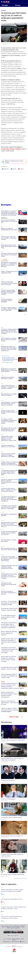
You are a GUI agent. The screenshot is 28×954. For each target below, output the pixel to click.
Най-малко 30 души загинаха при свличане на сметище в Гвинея (9, 255)
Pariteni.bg (18, 926)
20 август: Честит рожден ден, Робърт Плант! (13, 740)
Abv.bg (2, 925)
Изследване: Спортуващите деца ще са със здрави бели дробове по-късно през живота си (9, 264)
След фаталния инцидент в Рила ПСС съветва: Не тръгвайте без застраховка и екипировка (9, 499)
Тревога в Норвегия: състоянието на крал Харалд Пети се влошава (9, 283)
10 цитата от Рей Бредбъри (8, 799)
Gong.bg (11, 925)
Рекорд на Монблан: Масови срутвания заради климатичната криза (9, 567)
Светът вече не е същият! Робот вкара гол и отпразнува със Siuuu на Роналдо (11, 917)
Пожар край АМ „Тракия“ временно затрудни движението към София (8, 455)
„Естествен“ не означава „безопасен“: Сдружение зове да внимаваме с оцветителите (9, 558)
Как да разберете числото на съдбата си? (12, 836)
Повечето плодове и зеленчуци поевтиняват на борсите (8, 593)
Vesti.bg (8, 927)
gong (3, 921)
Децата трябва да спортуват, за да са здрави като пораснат (9, 633)
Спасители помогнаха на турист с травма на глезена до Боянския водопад (8, 490)
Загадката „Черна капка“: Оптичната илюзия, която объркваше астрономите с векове (13, 907)
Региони (17, 5)
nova (3, 894)
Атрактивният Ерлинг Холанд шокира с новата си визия (9, 609)
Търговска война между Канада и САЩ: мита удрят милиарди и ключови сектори (8, 292)
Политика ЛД (16, 941)
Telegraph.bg (17, 927)
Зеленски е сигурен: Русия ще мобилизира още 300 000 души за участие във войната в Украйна (9, 331)
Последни (5, 5)
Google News (6, 168)
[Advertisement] (14, 187)
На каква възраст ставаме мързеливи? (8, 540)
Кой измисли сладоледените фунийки (9, 514)
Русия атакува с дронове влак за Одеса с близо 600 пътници (8, 238)
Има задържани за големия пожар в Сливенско (9, 394)
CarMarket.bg (22, 925)
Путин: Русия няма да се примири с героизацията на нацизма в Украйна (9, 387)
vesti (3, 911)
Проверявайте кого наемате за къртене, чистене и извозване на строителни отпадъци (9, 576)
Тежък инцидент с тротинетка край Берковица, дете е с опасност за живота (9, 404)
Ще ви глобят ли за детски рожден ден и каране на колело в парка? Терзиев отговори (8, 659)
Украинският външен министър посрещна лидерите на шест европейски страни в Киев (8, 438)
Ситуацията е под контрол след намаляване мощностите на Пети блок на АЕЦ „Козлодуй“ (9, 650)
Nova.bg (12, 927)
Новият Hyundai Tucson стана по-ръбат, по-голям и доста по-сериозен (12, 759)
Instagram (22, 168)
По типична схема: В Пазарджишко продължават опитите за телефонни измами (9, 421)
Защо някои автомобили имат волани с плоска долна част (9, 221)
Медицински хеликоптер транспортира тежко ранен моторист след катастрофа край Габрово (8, 348)
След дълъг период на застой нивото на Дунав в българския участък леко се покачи (9, 481)
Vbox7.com (7, 925)
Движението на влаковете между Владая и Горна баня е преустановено (9, 370)
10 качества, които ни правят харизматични (12, 874)
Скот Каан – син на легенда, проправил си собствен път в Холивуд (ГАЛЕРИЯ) (9, 603)
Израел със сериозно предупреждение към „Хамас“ (9, 229)
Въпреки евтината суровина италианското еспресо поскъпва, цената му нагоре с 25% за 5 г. (9, 524)
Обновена (3, 681)
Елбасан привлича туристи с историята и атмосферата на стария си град (9, 676)
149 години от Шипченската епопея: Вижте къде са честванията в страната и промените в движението (9, 625)
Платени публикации (16, 938)
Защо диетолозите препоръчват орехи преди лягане (8, 584)
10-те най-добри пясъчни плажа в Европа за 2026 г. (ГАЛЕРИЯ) (8, 617)
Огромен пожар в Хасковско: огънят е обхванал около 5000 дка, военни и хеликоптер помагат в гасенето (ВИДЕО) (12, 686)
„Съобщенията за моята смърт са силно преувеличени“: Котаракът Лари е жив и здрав (9, 472)
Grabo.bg (13, 926)
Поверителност (8, 941)
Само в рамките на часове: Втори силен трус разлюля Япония (8, 339)
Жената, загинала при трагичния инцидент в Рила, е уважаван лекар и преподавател (9, 694)
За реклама (9, 938)
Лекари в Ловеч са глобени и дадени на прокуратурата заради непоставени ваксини (9, 463)
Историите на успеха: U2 (7, 780)
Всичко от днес (14, 717)
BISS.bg (3, 926)
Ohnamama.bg (8, 926)
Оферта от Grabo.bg (4, 355)
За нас (5, 938)
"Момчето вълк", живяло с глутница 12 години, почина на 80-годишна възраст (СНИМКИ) (12, 890)
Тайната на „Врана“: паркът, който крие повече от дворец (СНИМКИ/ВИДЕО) (9, 710)
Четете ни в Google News (14, 935)
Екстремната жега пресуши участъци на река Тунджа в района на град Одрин (8, 507)
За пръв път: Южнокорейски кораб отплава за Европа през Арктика (9, 533)
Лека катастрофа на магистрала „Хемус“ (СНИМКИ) (6, 300)
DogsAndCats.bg (16, 925)
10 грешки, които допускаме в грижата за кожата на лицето (12, 855)
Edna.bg (22, 926)
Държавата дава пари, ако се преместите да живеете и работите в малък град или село (9, 641)
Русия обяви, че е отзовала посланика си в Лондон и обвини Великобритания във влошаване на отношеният (9, 213)
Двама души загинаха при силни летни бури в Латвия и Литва (9, 246)
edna (3, 902)
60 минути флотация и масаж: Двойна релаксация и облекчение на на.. (10, 360)
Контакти (22, 938)
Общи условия (19, 946)
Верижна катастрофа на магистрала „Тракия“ (8, 377)
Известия (23, 941)
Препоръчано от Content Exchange (20, 878)
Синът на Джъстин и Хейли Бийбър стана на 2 (11, 899)
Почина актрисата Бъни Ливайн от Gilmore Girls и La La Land (9, 412)
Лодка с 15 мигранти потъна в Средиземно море (9, 272)
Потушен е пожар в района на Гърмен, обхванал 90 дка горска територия (9, 309)
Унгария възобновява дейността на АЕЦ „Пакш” (8, 446)
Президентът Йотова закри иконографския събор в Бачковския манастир (8, 429)
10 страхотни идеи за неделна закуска (11, 817)
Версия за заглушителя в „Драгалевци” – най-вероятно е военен (9, 702)
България (6, 204)
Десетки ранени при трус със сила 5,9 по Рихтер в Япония (9, 549)
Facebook (14, 168)
